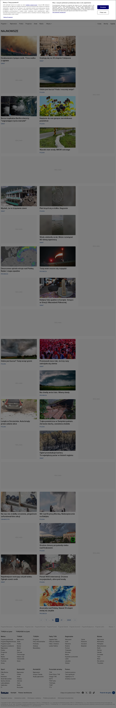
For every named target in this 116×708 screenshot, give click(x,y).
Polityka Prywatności (8, 17)
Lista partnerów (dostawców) (59, 12)
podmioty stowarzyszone (31, 5)
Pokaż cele (103, 12)
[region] (58, 10)
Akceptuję (103, 7)
